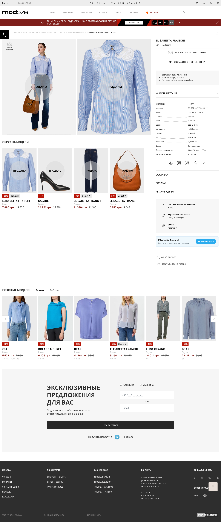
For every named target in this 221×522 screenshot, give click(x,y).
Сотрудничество (10, 487)
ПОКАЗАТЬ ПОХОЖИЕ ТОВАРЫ (190, 52)
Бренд (170, 207)
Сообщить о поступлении (189, 62)
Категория (172, 228)
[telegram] (202, 477)
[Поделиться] (216, 33)
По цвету (40, 290)
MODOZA (6, 470)
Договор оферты (94, 515)
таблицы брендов (103, 492)
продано (19, 170)
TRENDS (134, 12)
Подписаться (110, 425)
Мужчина (148, 384)
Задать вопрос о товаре (173, 264)
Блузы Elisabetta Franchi (179, 214)
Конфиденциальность (54, 515)
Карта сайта (8, 497)
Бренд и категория (176, 218)
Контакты (7, 482)
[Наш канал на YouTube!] (210, 477)
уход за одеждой (102, 482)
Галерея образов (55, 487)
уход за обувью (102, 477)
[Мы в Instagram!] (218, 477)
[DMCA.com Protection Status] (207, 515)
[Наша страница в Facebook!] (194, 477)
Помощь (6, 492)
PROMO (152, 12)
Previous (5, 319)
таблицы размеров (103, 487)
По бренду (54, 290)
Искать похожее (9, 49)
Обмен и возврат (55, 482)
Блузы (171, 225)
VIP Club (6, 477)
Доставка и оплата (56, 477)
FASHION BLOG (101, 470)
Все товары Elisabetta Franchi (181, 204)
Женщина (128, 384)
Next (214, 319)
